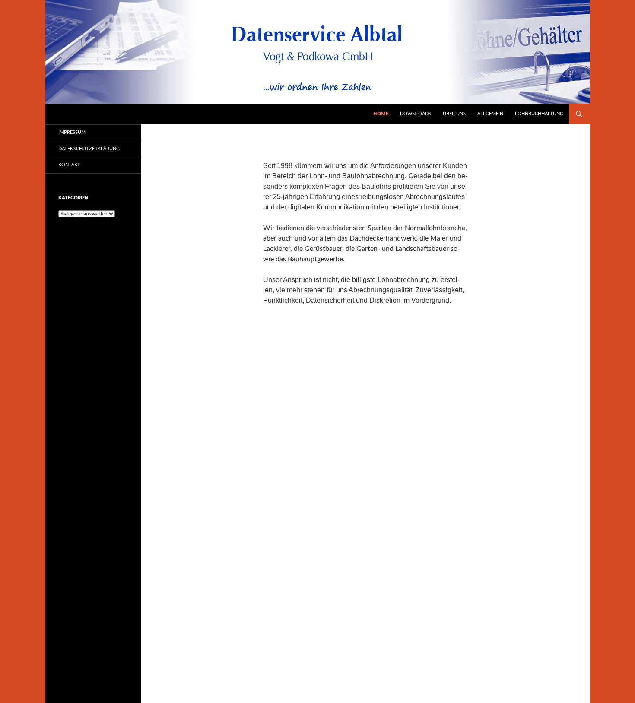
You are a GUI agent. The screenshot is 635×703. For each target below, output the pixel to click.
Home (380, 113)
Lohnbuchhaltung (539, 113)
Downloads (415, 113)
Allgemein (490, 113)
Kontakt (69, 164)
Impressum (72, 132)
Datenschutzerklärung (89, 148)
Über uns (454, 113)
